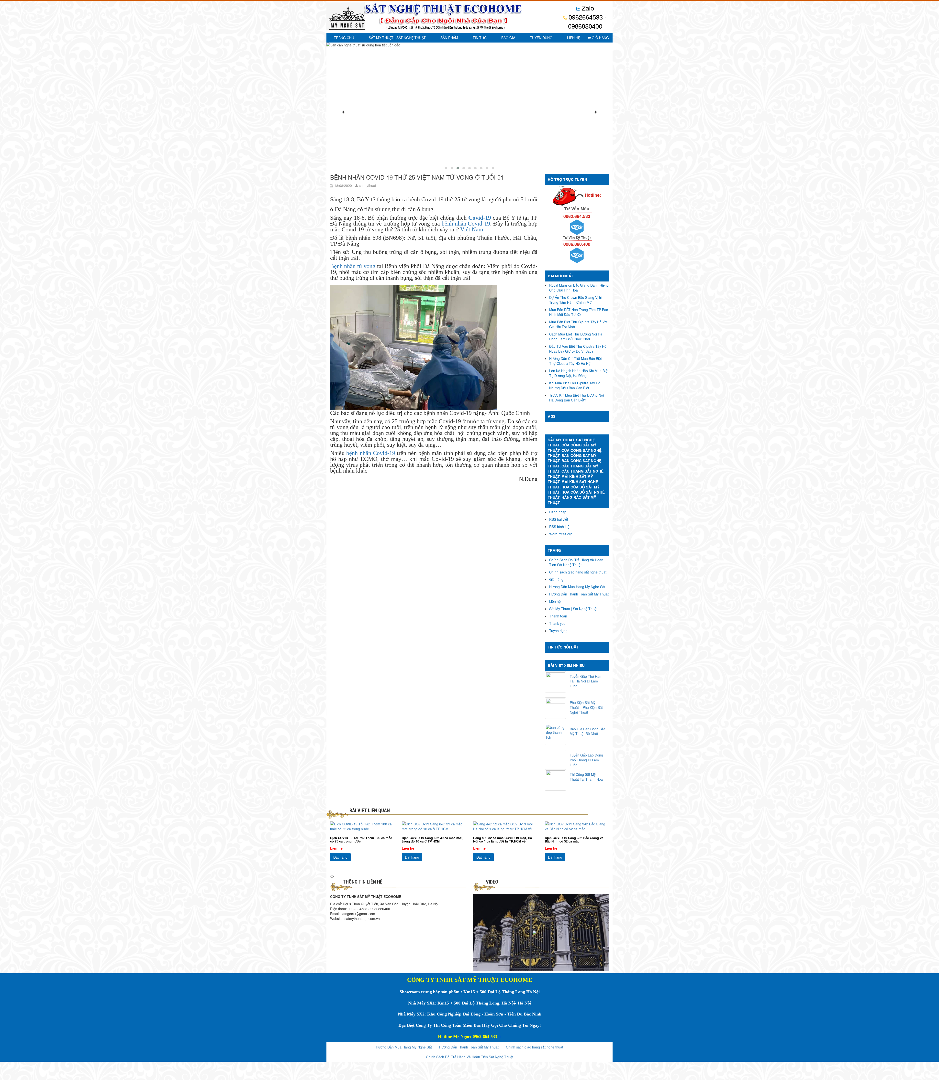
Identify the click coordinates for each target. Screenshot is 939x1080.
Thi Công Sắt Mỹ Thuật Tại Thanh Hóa (586, 777)
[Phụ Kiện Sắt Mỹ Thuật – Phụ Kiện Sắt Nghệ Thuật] (555, 708)
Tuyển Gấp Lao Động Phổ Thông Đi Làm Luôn (586, 760)
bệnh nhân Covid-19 (466, 223)
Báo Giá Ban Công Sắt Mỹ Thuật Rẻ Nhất (587, 731)
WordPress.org (560, 533)
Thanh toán (558, 616)
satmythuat (367, 185)
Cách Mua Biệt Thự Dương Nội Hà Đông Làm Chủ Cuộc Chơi (575, 336)
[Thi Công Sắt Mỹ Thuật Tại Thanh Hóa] (555, 779)
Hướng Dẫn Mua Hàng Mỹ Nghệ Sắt (577, 586)
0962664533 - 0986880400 (587, 21)
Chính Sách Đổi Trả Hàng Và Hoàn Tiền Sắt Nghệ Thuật (576, 562)
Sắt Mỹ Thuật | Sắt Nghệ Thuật (397, 37)
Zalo (587, 7)
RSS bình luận (560, 526)
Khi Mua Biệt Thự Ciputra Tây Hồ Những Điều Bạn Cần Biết (574, 385)
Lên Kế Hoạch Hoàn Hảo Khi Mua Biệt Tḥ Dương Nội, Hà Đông (578, 373)
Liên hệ (573, 37)
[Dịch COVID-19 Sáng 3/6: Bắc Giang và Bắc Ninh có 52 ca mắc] (577, 826)
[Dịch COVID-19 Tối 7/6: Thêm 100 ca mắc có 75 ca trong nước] (362, 826)
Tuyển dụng (541, 37)
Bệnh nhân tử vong (352, 266)
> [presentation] (333, 876)
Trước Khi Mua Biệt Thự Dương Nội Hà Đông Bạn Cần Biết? (576, 397)
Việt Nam (471, 229)
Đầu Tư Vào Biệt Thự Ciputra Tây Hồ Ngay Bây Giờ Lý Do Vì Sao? (577, 349)
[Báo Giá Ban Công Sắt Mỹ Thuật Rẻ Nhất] (555, 734)
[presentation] (343, 112)
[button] (446, 168)
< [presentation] (331, 876)
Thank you (557, 623)
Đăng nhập (557, 511)
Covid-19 (479, 218)
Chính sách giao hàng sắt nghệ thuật (577, 572)
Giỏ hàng (600, 37)
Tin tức (480, 37)
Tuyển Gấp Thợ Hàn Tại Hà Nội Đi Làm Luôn (585, 681)
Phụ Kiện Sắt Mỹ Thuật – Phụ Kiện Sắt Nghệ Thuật (586, 707)
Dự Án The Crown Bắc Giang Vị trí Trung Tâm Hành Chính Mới (575, 300)
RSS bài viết (558, 519)
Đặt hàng (340, 857)
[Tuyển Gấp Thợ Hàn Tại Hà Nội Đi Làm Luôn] (555, 681)
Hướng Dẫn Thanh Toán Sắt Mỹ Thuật (579, 594)
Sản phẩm (449, 37)
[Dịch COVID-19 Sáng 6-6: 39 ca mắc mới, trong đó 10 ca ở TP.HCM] (434, 826)
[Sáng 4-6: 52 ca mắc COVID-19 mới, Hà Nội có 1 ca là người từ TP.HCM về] (505, 826)
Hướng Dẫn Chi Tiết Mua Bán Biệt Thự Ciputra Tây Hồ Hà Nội (575, 361)
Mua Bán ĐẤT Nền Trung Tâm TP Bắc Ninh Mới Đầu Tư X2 (578, 312)
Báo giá (508, 37)
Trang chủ (344, 37)
